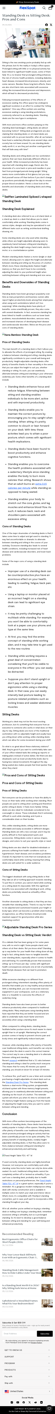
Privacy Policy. (36, 1342)
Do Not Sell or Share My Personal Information (27, 1411)
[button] (27, 1350)
